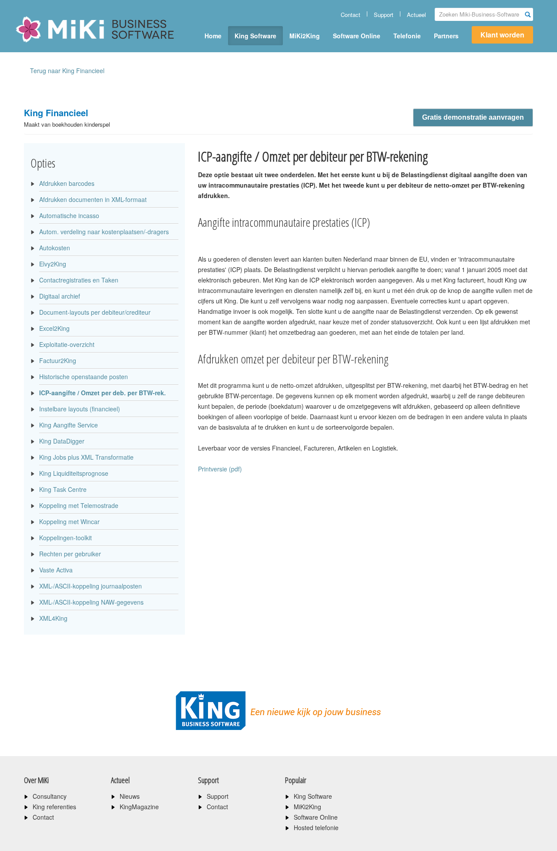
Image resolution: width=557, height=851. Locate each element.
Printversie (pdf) (220, 468)
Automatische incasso (69, 215)
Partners (446, 35)
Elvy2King (52, 263)
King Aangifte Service (68, 424)
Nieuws (130, 796)
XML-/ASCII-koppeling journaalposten (90, 586)
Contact (350, 14)
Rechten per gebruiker (70, 553)
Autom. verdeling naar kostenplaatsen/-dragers (104, 231)
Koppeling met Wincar (69, 521)
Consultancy (50, 796)
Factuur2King (57, 360)
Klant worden (502, 35)
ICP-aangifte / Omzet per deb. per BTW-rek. (102, 392)
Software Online (356, 35)
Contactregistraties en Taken (78, 280)
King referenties (54, 806)
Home (213, 35)
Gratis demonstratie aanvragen (473, 117)
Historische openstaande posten (83, 376)
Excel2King (54, 328)
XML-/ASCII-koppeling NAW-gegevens (91, 602)
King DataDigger (61, 441)
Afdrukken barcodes (66, 183)
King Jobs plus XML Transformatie (86, 457)
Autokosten (54, 247)
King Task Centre (63, 489)
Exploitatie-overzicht (66, 344)
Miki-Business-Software (58, 44)
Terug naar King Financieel (67, 70)
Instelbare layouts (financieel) (79, 408)
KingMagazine (139, 806)
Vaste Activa (56, 569)
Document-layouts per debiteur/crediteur (95, 312)
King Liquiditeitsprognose (73, 473)
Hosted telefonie (316, 827)
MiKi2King (304, 35)
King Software (255, 35)
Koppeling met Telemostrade (78, 505)
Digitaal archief (59, 296)
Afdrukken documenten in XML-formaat (93, 199)
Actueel (416, 14)
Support (383, 14)
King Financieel (67, 117)
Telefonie (407, 35)
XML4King (53, 618)
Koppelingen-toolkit (65, 537)
